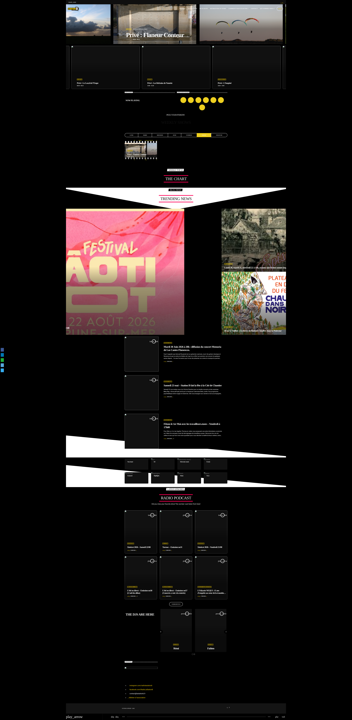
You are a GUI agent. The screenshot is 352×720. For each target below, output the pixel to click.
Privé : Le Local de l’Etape (158, 83)
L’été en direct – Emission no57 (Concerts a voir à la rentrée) (174, 591)
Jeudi (174, 135)
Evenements (167, 342)
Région (129, 29)
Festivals (130, 543)
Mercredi (160, 135)
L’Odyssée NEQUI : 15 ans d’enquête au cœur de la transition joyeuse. (211, 593)
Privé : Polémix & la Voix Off (229, 83)
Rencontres (81, 79)
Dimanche (219, 135)
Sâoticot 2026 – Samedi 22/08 (139, 547)
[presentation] (161, 632)
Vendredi (189, 135)
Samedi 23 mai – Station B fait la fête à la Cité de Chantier (193, 385)
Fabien (210, 648)
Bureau (176, 644)
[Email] (2, 365)
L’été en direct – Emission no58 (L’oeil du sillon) (139, 591)
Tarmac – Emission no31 (172, 547)
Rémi (176, 648)
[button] (192, 654)
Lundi (131, 135)
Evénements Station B (204, 586)
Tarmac (165, 543)
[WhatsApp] (2, 360)
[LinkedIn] (2, 355)
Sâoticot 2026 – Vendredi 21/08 (210, 547)
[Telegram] (2, 370)
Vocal (220, 79)
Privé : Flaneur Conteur (155, 35)
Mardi (145, 135)
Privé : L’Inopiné (84, 83)
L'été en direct (132, 586)
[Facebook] (2, 350)
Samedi (204, 135)
